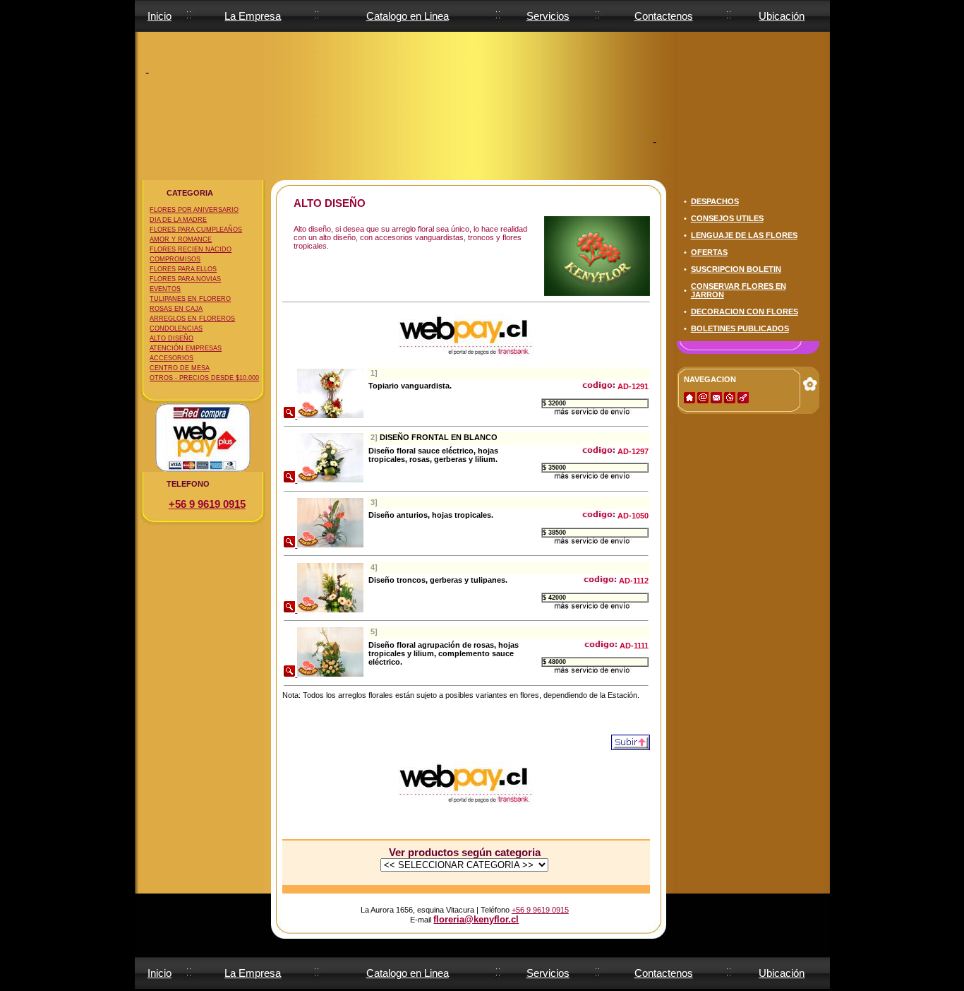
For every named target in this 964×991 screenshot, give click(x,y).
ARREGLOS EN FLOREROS (192, 318)
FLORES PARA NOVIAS (185, 279)
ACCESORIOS (171, 358)
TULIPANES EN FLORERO (190, 298)
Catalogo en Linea (407, 16)
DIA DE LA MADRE (178, 219)
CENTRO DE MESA (180, 368)
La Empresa (252, 16)
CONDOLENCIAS (176, 328)
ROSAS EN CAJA (176, 308)
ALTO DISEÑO (171, 338)
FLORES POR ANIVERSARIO (194, 209)
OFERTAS (709, 252)
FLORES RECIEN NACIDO (190, 249)
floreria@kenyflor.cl (476, 919)
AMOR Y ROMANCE (181, 239)
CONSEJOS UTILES (727, 218)
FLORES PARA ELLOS (183, 269)
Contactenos (663, 16)
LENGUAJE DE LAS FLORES (744, 235)
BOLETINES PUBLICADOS (740, 328)
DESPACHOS (715, 201)
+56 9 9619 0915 (207, 504)
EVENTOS (165, 288)
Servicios (548, 16)
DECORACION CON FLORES (744, 311)
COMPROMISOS (175, 259)
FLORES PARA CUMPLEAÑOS (196, 229)
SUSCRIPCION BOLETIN (736, 269)
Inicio (159, 16)
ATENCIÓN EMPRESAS (186, 348)
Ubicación (782, 16)
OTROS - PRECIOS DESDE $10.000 (204, 377)
